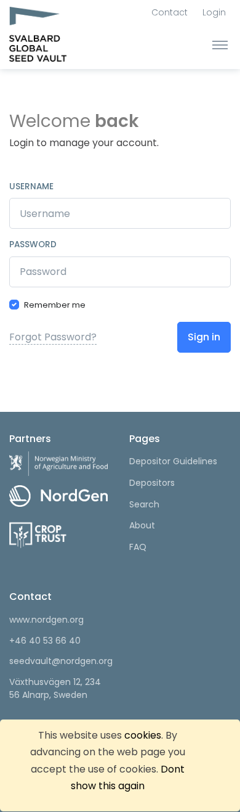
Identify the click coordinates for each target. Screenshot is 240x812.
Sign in (204, 337)
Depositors (152, 483)
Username (31, 186)
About (142, 525)
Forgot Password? (53, 337)
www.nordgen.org (46, 619)
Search (144, 504)
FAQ (137, 547)
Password (33, 244)
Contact (169, 12)
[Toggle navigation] (220, 44)
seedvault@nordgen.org (60, 661)
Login (214, 12)
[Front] (55, 37)
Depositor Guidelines (173, 461)
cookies (142, 735)
